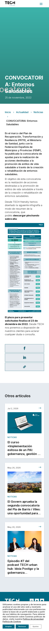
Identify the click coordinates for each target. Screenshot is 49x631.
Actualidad (22, 112)
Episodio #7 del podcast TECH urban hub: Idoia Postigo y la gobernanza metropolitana (23, 568)
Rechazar (22, 626)
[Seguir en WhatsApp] (32, 601)
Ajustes (36, 626)
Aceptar (8, 626)
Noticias (38, 112)
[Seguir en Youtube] (42, 601)
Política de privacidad (33, 619)
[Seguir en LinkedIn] (37, 601)
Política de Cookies (12, 621)
